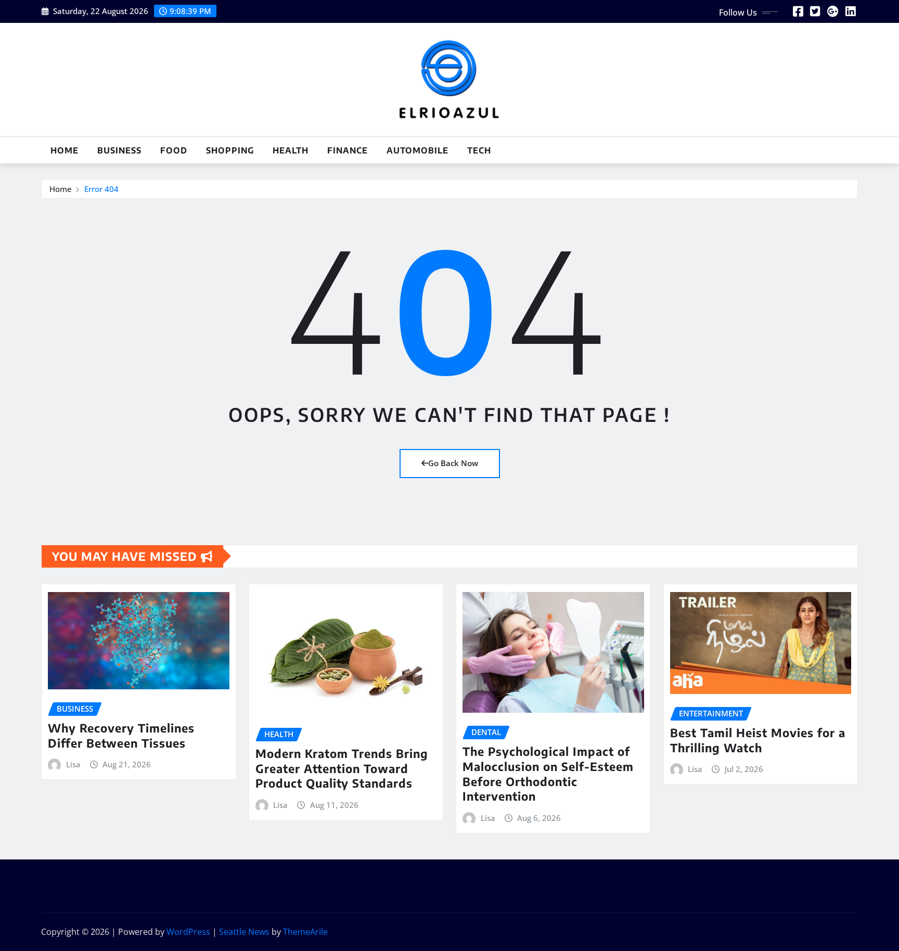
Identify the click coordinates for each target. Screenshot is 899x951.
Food (173, 150)
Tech (479, 150)
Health (291, 150)
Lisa (73, 764)
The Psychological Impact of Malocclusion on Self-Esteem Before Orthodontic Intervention (548, 773)
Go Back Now (453, 463)
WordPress (188, 931)
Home (64, 150)
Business (119, 150)
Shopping (230, 150)
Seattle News (244, 931)
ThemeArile (305, 931)
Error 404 (101, 189)
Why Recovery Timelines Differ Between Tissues (121, 735)
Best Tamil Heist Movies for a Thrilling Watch (757, 740)
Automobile (417, 150)
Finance (347, 150)
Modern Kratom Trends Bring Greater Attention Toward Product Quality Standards (341, 768)
